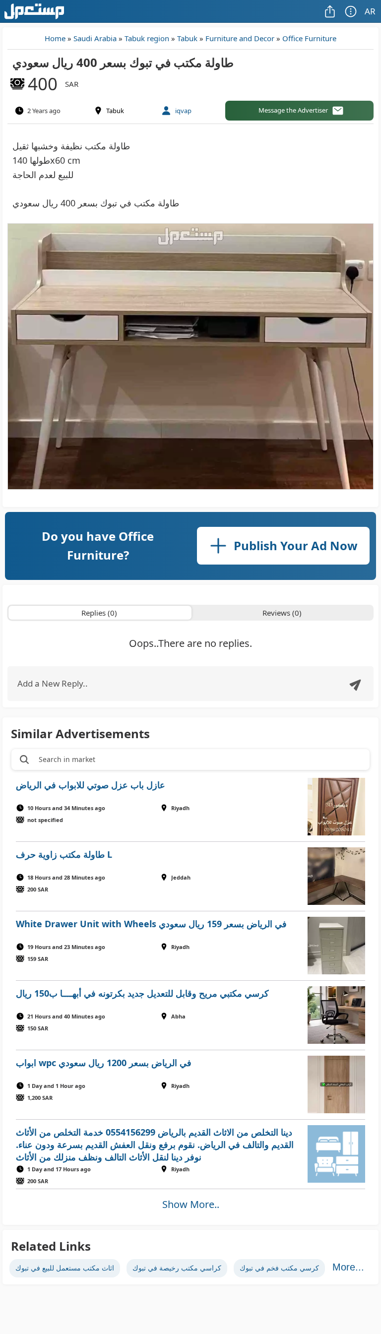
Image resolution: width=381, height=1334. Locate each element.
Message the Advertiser (293, 110)
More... (348, 1267)
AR (370, 11)
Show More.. (190, 1204)
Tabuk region (147, 38)
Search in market (67, 759)
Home (55, 38)
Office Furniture (309, 38)
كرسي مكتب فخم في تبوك (279, 1267)
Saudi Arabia (95, 38)
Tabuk (187, 38)
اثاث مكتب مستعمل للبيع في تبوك (64, 1267)
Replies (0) (99, 613)
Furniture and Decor (239, 38)
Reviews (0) (282, 613)
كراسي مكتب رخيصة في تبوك (176, 1267)
